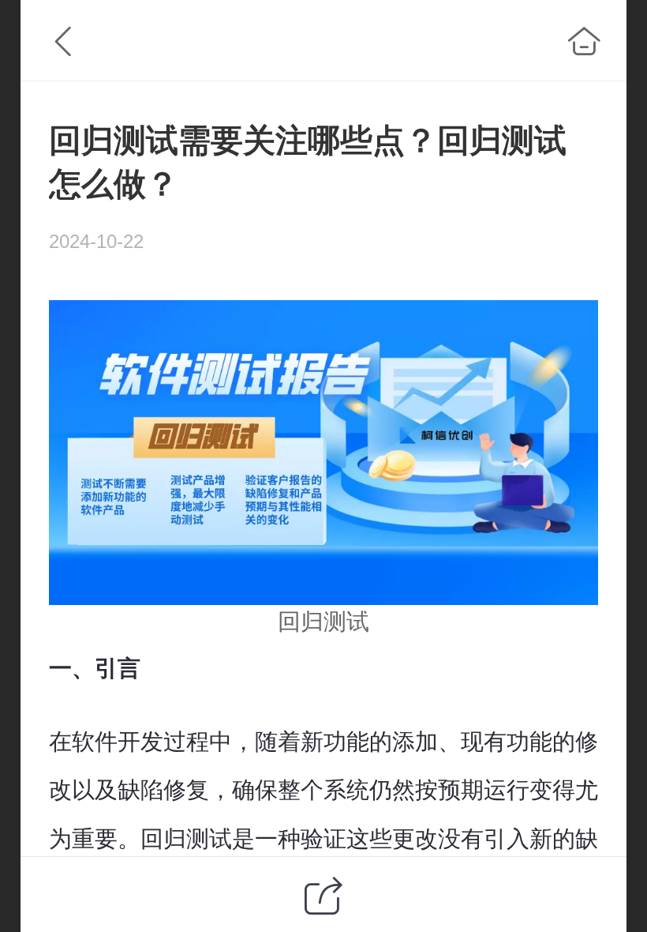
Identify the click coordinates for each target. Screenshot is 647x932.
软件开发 (117, 741)
